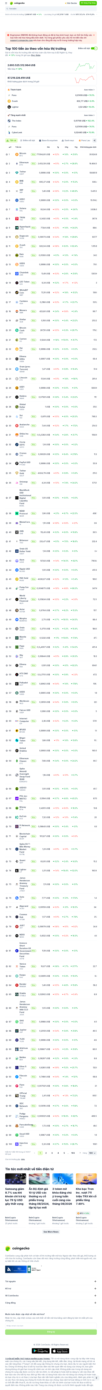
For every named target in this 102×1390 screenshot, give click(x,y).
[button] (51, 1232)
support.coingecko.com (21, 40)
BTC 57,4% (80, 14)
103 (73, 1153)
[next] (80, 1153)
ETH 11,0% (90, 14)
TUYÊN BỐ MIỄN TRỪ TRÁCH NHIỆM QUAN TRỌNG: (27, 1359)
